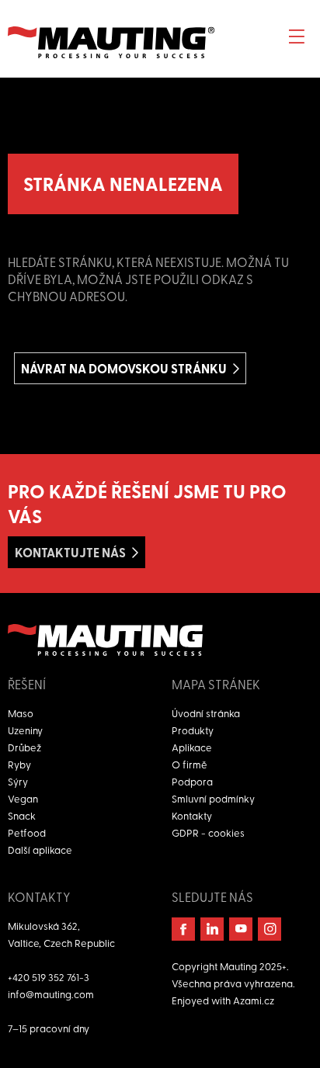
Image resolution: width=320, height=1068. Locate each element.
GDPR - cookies (208, 832)
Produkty (193, 730)
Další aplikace (40, 849)
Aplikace (192, 747)
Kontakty (192, 815)
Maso (20, 713)
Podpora (192, 781)
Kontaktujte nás (70, 552)
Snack (22, 815)
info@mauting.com (51, 993)
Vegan (23, 798)
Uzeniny (25, 730)
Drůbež (24, 747)
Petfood (27, 832)
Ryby (19, 764)
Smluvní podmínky (213, 798)
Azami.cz (253, 1000)
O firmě (189, 764)
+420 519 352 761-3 (48, 976)
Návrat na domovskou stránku (124, 368)
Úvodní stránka (206, 713)
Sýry (18, 781)
